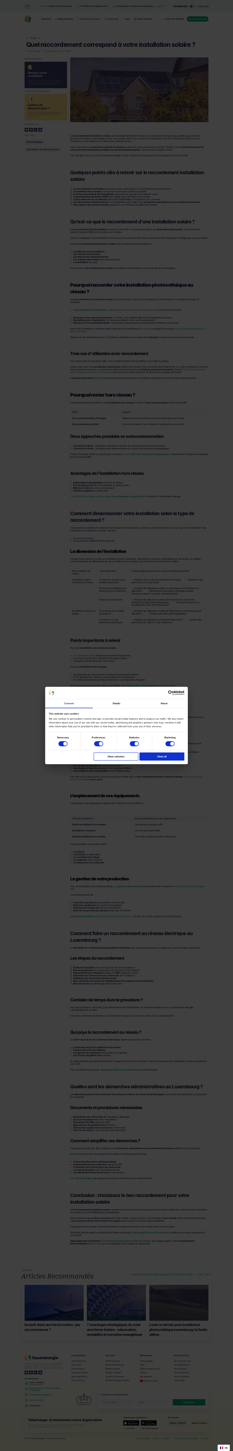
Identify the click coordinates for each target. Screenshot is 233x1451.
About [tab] (164, 703)
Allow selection (115, 756)
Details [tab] (116, 703)
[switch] (98, 743)
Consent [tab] (69, 703)
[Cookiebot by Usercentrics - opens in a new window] (170, 692)
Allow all (162, 756)
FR (226, 1447)
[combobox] (224, 1448)
